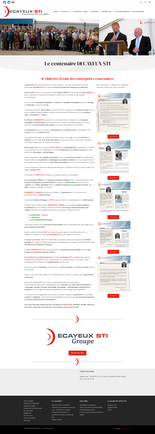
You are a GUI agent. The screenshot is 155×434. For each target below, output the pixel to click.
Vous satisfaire (138, 11)
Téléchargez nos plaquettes (88, 405)
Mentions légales (28, 401)
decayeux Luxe (112, 405)
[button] (71, 11)
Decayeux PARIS (112, 407)
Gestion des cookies (29, 406)
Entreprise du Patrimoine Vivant (33, 408)
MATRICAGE (70, 182)
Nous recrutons (28, 415)
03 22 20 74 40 (88, 379)
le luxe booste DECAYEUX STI (60, 412)
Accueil (56, 11)
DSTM (109, 410)
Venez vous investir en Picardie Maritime (91, 407)
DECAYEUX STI (65, 11)
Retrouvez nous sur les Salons (60, 405)
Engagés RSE (106, 11)
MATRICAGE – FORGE (81, 11)
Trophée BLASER (57, 419)
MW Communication (126, 428)
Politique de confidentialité (31, 403)
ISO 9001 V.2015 (28, 410)
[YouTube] (12, 2)
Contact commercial (29, 418)
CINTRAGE (94, 11)
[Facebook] (4, 2)
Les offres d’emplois (122, 11)
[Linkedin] (8, 2)
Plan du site (27, 420)
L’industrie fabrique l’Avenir (87, 410)
